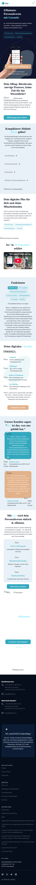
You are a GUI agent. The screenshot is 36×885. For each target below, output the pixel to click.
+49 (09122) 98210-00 (13, 685)
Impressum (5, 810)
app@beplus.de (10, 694)
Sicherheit (4, 775)
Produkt (4, 800)
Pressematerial (6, 792)
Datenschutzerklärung (9, 813)
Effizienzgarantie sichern (17, 117)
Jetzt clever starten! (18, 586)
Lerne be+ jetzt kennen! (18, 642)
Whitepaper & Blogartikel (10, 789)
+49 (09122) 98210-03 (13, 704)
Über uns (4, 785)
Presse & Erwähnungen (9, 796)
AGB (2, 817)
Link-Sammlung (6, 851)
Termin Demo (6, 772)
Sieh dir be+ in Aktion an (18, 67)
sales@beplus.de (10, 713)
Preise (3, 768)
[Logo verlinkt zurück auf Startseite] (5, 3)
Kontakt (22, 74)
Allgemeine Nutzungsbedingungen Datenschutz (18, 821)
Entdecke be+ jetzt (18, 407)
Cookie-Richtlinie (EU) (9, 848)
